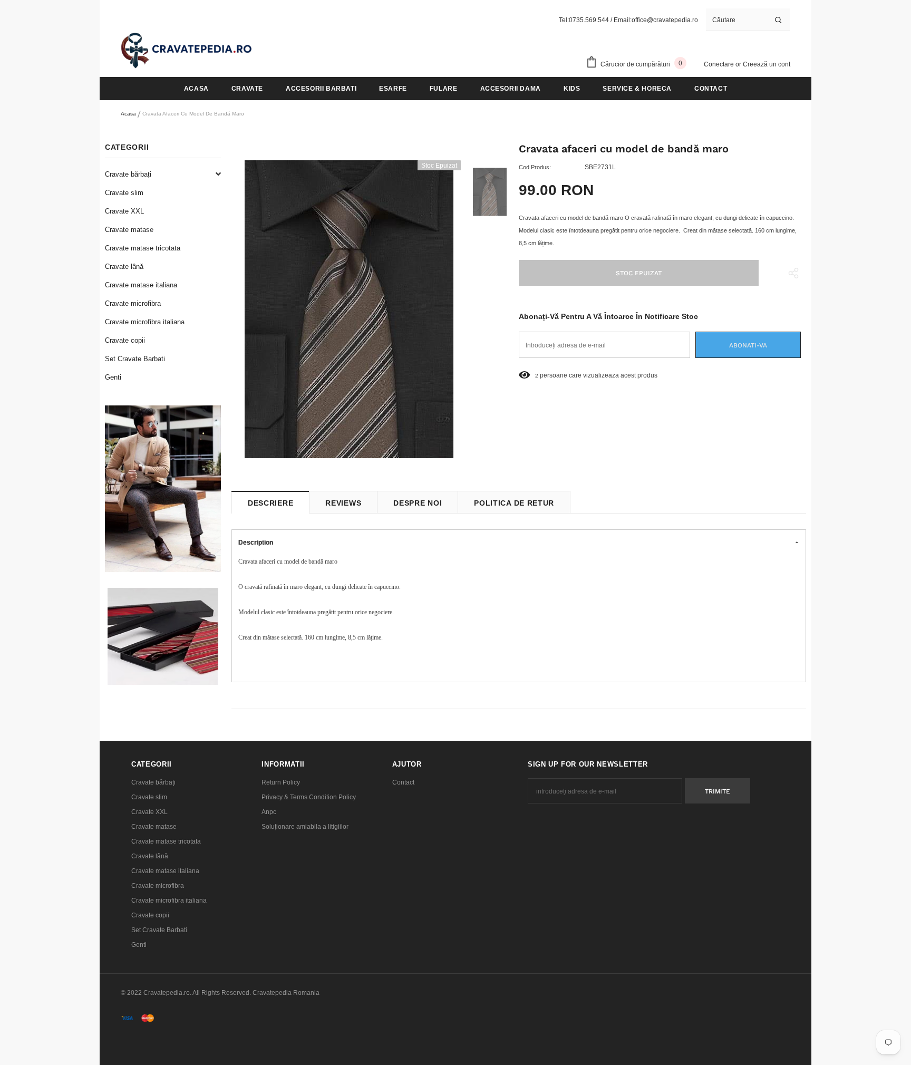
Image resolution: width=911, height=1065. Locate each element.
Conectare (719, 64)
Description (255, 542)
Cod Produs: (535, 167)
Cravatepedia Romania (286, 992)
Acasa (128, 114)
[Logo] (187, 50)
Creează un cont (766, 64)
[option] (349, 309)
